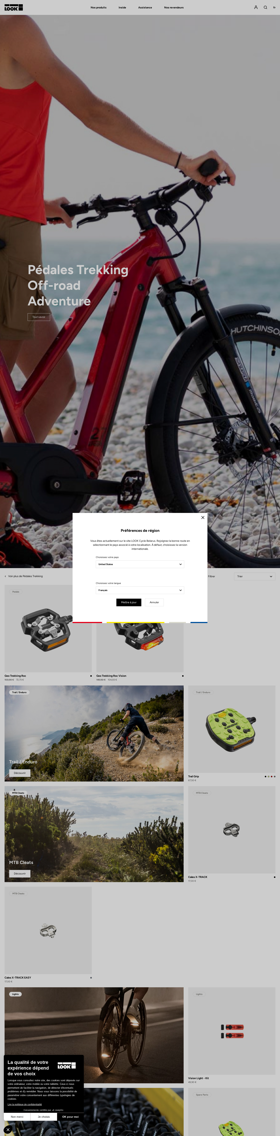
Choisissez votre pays (107, 557)
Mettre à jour (129, 602)
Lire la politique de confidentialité (25, 1104)
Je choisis (44, 1116)
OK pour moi (70, 1116)
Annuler (154, 602)
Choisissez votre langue (108, 583)
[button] (8, 1129)
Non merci (17, 1116)
